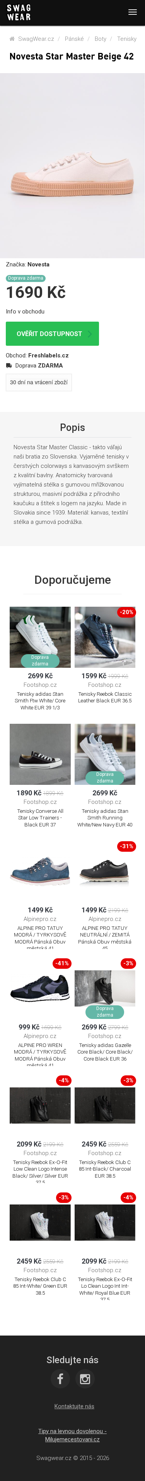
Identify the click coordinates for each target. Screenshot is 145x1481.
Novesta (38, 264)
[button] (74, 1406)
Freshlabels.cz (48, 355)
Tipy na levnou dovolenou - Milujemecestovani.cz (72, 1435)
